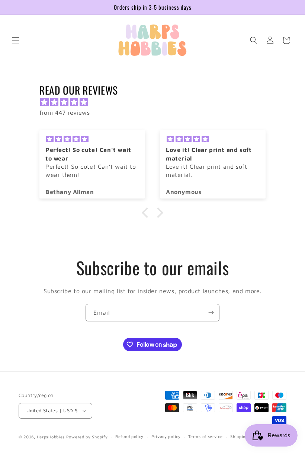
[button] (15, 40)
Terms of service (205, 436)
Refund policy (129, 436)
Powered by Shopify (87, 436)
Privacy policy (166, 436)
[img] (156, 102)
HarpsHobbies (51, 436)
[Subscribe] (211, 312)
